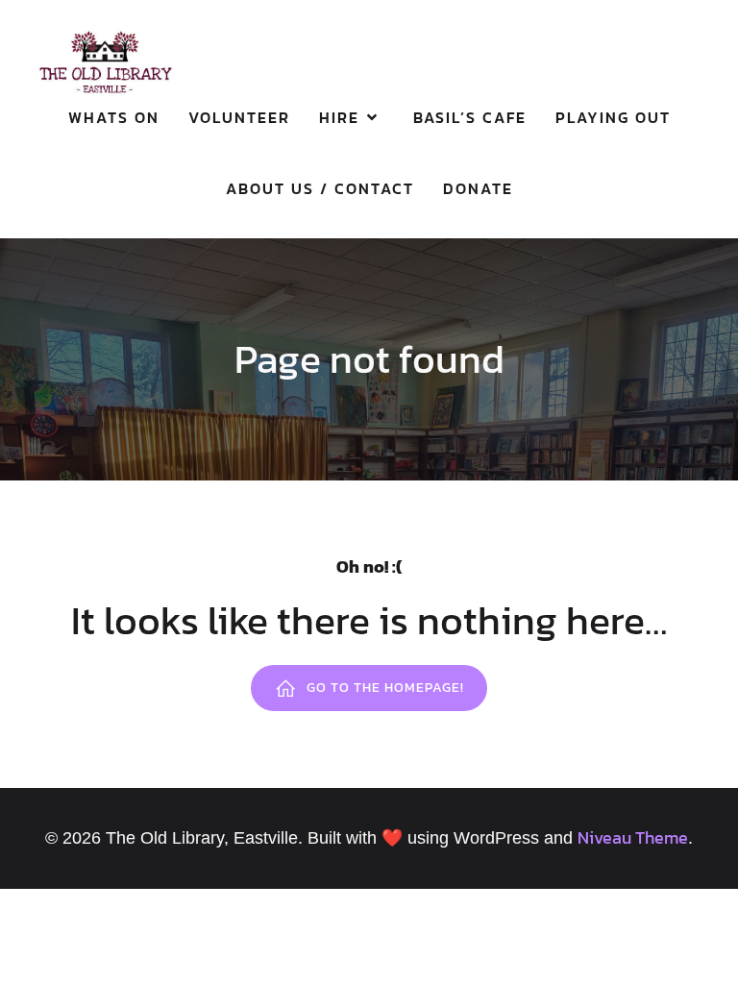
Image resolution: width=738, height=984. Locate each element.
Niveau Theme (633, 837)
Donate (478, 188)
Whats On (114, 117)
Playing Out (613, 117)
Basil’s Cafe (470, 117)
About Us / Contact (320, 188)
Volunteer (239, 117)
